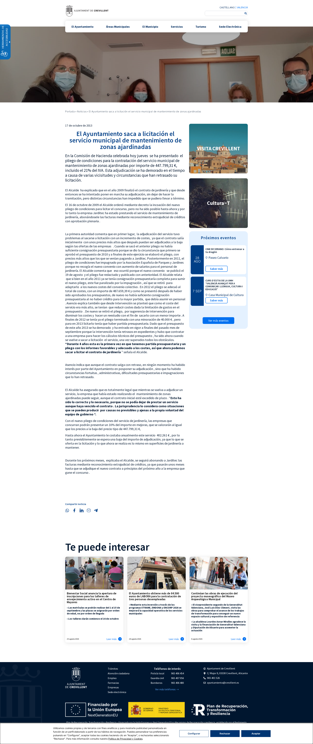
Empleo (112, 678)
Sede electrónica (117, 692)
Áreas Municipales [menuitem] (118, 26)
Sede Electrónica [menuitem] (230, 26)
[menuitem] (118, 668)
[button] (67, 510)
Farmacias (113, 682)
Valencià (242, 7)
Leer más (111, 639)
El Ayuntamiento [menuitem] (82, 26)
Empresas (113, 687)
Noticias (81, 111)
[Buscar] (246, 13)
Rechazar (225, 733)
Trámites (113, 668)
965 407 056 (177, 678)
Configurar (194, 733)
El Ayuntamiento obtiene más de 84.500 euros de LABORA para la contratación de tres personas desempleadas (155, 596)
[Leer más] (120, 639)
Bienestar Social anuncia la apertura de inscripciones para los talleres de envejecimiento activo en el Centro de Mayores (91, 597)
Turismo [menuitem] (200, 26)
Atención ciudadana (118, 673)
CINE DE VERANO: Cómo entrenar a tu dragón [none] (224, 250)
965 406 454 (177, 673)
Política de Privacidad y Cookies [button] (125, 738)
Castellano (227, 7)
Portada (70, 111)
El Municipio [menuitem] (150, 26)
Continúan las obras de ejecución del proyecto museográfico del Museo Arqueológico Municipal (214, 596)
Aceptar (256, 733)
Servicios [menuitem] (177, 26)
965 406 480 (177, 682)
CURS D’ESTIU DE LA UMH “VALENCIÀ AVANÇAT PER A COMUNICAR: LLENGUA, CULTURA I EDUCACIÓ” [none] (224, 285)
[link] (87, 11)
